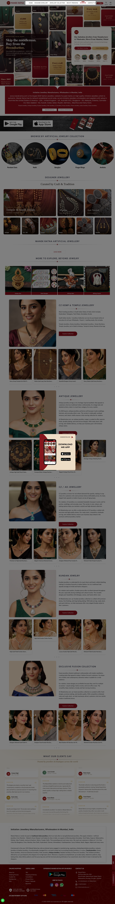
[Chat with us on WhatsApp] (2, 900)
